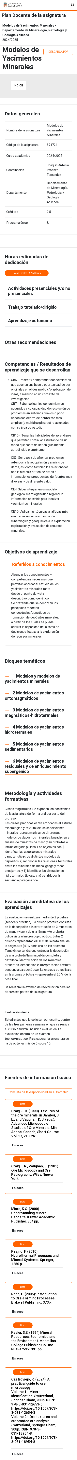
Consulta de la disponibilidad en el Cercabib (38, 1092)
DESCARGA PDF (58, 51)
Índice (18, 85)
